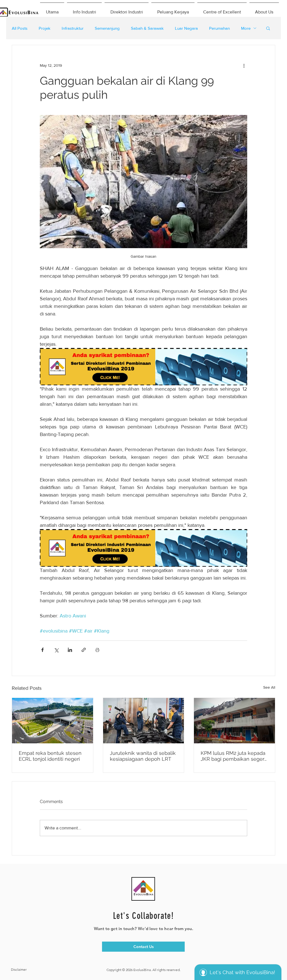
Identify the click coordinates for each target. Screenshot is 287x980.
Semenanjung (107, 28)
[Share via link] (83, 649)
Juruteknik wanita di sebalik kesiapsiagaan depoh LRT (143, 756)
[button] (268, 28)
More (246, 28)
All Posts (19, 28)
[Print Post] (97, 649)
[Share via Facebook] (42, 649)
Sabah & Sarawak (147, 28)
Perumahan (219, 28)
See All (269, 687)
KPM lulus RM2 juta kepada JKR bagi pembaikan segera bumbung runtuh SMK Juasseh (234, 756)
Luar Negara (186, 28)
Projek (44, 28)
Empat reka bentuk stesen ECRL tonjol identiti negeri (50, 756)
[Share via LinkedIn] (70, 649)
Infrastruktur (73, 28)
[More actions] (243, 65)
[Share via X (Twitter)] (56, 649)
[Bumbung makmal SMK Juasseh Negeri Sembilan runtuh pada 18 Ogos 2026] (234, 720)
